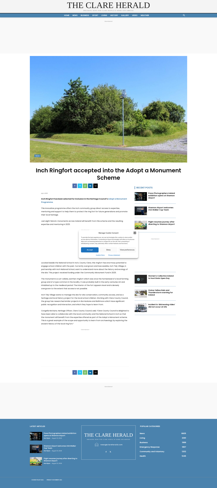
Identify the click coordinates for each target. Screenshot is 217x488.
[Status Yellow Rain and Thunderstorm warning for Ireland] (141, 293)
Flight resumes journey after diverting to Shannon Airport (161, 223)
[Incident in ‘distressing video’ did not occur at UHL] (141, 307)
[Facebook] (74, 186)
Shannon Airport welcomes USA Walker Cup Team (160, 208)
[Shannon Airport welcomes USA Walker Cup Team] (141, 211)
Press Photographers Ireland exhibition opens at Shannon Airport (161, 195)
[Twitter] (80, 186)
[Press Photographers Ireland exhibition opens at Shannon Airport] (141, 196)
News (37, 156)
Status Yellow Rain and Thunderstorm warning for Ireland (160, 292)
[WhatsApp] (85, 186)
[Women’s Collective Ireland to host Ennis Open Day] (141, 279)
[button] (135, 233)
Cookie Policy (100, 255)
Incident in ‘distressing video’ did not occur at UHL (161, 305)
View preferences (127, 250)
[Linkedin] (90, 186)
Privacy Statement (114, 255)
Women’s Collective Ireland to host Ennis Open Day (161, 277)
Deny (108, 250)
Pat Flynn (47, 438)
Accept (90, 250)
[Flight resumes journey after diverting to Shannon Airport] (141, 225)
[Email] (95, 186)
